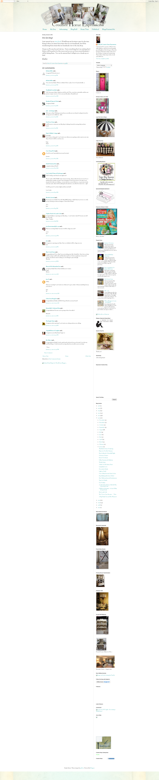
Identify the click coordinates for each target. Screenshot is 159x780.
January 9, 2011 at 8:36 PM (52, 168)
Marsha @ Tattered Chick (52, 101)
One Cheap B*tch (50, 151)
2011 (99, 418)
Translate (108, 67)
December (102, 420)
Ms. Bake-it (49, 340)
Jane (47, 241)
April (100, 439)
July (100, 432)
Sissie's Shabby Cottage (51, 133)
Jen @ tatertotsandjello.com (53, 226)
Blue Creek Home (50, 252)
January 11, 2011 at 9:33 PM (52, 335)
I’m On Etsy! (102, 483)
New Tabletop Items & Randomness (108, 478)
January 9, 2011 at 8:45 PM (52, 208)
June (100, 435)
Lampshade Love (103, 467)
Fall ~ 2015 (106, 291)
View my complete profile (102, 59)
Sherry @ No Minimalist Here (53, 266)
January (101, 447)
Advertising (63, 29)
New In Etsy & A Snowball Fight (107, 453)
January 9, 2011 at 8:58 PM (52, 221)
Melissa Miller (49, 71)
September (102, 427)
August (101, 430)
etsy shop (58, 42)
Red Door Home (50, 122)
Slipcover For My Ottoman (106, 451)
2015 (99, 408)
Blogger (92, 768)
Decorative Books (103, 469)
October (101, 425)
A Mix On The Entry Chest (106, 464)
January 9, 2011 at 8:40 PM (52, 192)
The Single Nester (50, 321)
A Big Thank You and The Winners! (108, 497)
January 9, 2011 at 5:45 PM (52, 75)
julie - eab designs (50, 111)
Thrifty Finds (102, 462)
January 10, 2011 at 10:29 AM (52, 293)
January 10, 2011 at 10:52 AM (52, 303)
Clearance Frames (103, 455)
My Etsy (53, 29)
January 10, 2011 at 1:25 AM (52, 274)
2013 (99, 413)
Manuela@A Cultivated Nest (53, 308)
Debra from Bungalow (51, 299)
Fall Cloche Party (108, 279)
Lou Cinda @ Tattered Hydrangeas (54, 173)
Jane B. (47, 279)
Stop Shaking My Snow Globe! (106, 476)
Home (45, 29)
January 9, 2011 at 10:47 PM (52, 236)
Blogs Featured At (108, 29)
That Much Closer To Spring (106, 449)
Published (95, 29)
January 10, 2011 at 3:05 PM (52, 325)
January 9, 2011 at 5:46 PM (52, 85)
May (100, 437)
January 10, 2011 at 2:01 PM (52, 316)
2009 (99, 503)
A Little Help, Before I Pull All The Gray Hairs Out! (108, 485)
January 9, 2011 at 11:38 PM (52, 261)
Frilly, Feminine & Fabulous (106, 460)
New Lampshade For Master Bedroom (109, 268)
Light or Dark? (102, 471)
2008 (99, 505)
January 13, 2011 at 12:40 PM (52, 349)
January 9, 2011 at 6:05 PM (52, 106)
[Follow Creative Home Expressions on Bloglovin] (103, 683)
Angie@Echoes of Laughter (53, 331)
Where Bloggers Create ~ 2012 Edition (110, 301)
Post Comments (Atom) (54, 359)
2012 (99, 415)
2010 (99, 500)
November (102, 422)
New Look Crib (103, 492)
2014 (99, 411)
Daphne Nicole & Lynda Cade (53, 214)
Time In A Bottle (103, 480)
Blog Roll (74, 29)
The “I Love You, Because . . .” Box (107, 494)
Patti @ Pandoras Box (51, 164)
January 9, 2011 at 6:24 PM (52, 146)
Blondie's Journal (50, 197)
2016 (99, 406)
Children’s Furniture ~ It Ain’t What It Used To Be (108, 489)
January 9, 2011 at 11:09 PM (52, 247)
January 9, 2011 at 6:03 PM (52, 96)
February (101, 444)
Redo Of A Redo (103, 458)
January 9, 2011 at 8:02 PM (52, 159)
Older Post (88, 356)
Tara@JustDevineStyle (51, 90)
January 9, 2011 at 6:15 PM (52, 128)
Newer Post (45, 356)
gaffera (82, 768)
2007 (99, 507)
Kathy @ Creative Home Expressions (107, 44)
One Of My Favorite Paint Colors (107, 473)
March (101, 442)
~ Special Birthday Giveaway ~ (108, 255)
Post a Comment (48, 353)
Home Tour (85, 29)
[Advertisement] (103, 727)
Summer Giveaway (109, 243)
